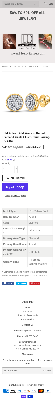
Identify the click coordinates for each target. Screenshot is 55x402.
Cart (50, 4)
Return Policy (27, 319)
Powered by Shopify (35, 385)
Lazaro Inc (19, 385)
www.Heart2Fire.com (27, 53)
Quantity (6, 163)
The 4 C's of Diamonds (27, 315)
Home (4, 66)
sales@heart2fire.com (30, 330)
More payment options (15, 195)
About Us (27, 311)
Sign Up (47, 371)
